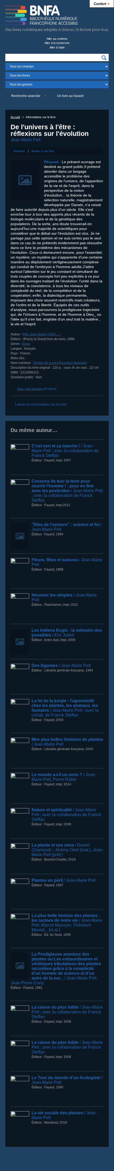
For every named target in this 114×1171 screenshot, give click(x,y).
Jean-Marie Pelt (25, 139)
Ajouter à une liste (42, 151)
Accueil (15, 117)
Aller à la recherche (57, 42)
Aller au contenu (57, 38)
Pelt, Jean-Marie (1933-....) (42, 334)
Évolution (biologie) (73, 363)
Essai (26, 344)
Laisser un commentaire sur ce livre (40, 404)
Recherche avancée (25, 96)
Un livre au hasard (70, 96)
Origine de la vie (45, 363)
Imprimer (19, 151)
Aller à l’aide (57, 47)
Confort (101, 3)
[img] (104, 57)
